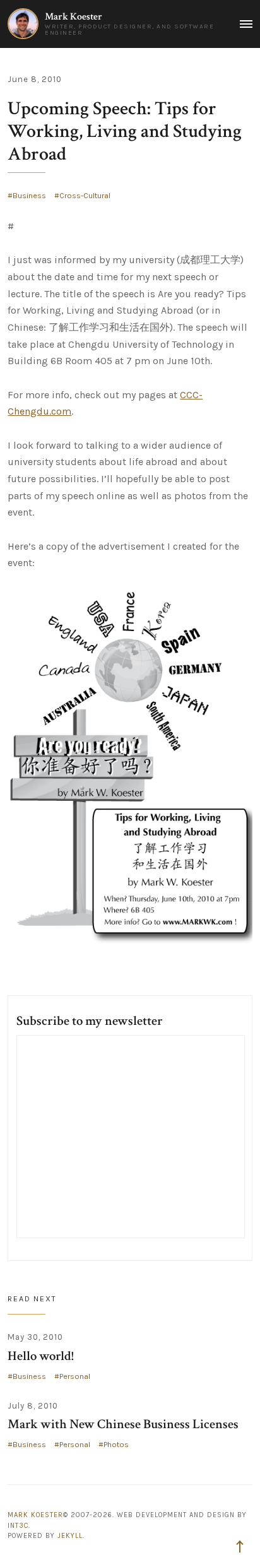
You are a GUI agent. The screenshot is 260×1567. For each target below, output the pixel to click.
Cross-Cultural (84, 195)
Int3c (18, 1526)
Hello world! (41, 1355)
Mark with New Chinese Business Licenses (123, 1424)
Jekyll (70, 1536)
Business (29, 195)
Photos (116, 1444)
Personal (74, 1376)
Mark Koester (73, 16)
